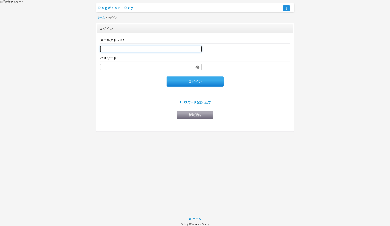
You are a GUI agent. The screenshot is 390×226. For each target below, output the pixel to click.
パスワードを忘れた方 (196, 102)
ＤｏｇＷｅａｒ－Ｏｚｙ (116, 8)
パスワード (108, 58)
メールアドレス (111, 40)
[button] (286, 8)
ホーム (197, 219)
